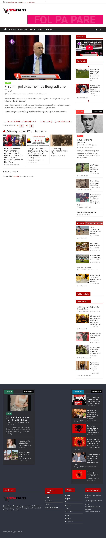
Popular (81, 223)
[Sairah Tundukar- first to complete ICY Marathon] (83, 226)
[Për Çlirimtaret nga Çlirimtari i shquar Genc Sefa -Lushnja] (79, 396)
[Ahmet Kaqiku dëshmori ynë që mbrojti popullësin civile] (83, 346)
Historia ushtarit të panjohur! (86, 212)
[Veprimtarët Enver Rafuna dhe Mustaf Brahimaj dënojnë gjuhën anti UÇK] (79, 438)
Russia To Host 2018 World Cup (95, 256)
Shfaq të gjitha (97, 111)
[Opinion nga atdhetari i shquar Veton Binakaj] (79, 425)
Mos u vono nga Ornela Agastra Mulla (24, 454)
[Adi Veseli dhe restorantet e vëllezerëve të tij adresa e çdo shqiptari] (79, 410)
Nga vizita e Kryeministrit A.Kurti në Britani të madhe (94, 367)
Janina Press (22, 94)
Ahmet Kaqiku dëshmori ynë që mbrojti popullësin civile (95, 350)
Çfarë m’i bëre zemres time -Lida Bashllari (95, 89)
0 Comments (42, 94)
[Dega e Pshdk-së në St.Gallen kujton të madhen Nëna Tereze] (82, 70)
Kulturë (9, 413)
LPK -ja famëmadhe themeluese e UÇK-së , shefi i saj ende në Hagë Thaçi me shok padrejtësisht (38, 153)
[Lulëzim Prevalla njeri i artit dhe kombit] (83, 333)
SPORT (40, 29)
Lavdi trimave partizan (84, 141)
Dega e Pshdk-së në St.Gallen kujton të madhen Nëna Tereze (95, 74)
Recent (90, 223)
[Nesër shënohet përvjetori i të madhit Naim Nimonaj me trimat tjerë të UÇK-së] (82, 194)
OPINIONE (48, 29)
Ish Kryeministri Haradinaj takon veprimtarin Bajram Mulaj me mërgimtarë (95, 320)
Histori (32, 29)
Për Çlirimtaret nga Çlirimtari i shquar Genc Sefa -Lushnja (93, 399)
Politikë (12, 29)
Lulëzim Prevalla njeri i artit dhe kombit (95, 336)
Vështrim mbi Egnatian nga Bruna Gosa (21, 2)
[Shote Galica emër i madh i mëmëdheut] (82, 180)
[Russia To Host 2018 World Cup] (83, 254)
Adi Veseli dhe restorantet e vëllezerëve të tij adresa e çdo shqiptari (92, 415)
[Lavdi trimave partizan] (89, 116)
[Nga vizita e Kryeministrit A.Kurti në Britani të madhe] (83, 362)
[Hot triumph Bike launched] (83, 242)
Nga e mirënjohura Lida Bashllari (25, 442)
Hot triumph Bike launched (95, 244)
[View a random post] (100, 29)
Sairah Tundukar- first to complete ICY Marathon (95, 230)
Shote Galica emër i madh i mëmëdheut (94, 183)
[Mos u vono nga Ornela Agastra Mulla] (11, 451)
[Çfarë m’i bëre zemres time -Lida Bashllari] (82, 87)
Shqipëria (68, 499)
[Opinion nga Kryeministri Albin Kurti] (61, 136)
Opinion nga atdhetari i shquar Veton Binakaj (93, 428)
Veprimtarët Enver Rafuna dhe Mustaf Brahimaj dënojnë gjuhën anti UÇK (93, 442)
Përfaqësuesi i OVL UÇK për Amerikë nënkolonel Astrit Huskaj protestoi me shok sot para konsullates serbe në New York (13, 155)
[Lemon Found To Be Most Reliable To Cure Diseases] (83, 274)
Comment (99, 223)
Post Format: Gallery (84, 267)
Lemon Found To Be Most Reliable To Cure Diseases (95, 278)
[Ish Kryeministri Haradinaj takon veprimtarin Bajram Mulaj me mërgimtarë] (83, 315)
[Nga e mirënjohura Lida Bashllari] (11, 440)
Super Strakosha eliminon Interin (20, 121)
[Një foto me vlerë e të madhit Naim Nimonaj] (82, 164)
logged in (16, 176)
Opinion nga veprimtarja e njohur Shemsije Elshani (88, 308)
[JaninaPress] (5, 29)
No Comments (83, 238)
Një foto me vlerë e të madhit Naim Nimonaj (94, 168)
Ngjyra (67, 495)
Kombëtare (22, 29)
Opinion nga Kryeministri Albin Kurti (59, 150)
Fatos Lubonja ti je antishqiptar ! (56, 121)
